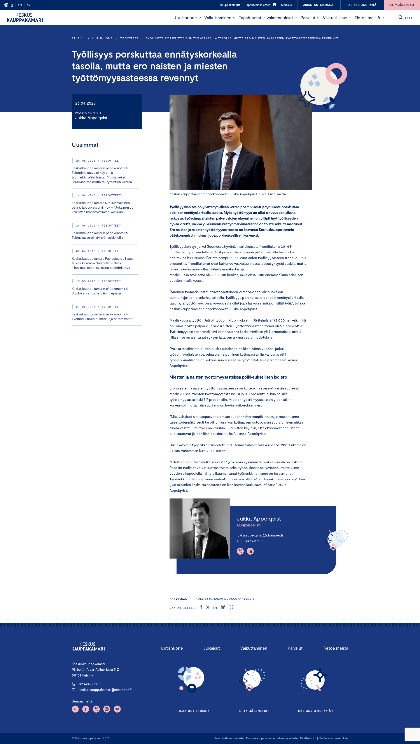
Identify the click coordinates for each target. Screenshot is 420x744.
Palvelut (308, 17)
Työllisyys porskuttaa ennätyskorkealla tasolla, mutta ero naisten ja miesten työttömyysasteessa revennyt (242, 38)
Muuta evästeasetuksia (333, 738)
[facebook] (201, 608)
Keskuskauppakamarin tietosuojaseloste (271, 738)
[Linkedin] (250, 551)
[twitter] (208, 607)
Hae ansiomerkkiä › (316, 711)
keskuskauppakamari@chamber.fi (105, 689)
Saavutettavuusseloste (229, 738)
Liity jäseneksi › (254, 711)
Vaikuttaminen (217, 17)
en (20, 5)
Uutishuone (186, 17)
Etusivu (78, 38)
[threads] (231, 607)
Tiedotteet (129, 38)
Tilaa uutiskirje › (193, 711)
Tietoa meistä (367, 17)
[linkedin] (215, 607)
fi (12, 5)
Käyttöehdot (308, 738)
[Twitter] (240, 551)
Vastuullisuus (335, 17)
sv (29, 5)
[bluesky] (223, 608)
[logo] (25, 17)
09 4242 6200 (90, 684)
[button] (200, 18)
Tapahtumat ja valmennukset (266, 17)
